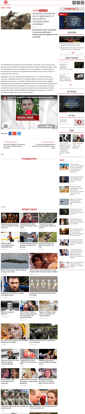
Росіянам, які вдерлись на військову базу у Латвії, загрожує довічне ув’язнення (14, 146)
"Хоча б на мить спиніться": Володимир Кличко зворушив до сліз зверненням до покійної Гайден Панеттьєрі (77, 168)
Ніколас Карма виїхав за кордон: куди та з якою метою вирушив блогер (76, 242)
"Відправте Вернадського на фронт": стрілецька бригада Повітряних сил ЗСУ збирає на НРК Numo (65, 80)
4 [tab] (75, 52)
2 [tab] (70, 52)
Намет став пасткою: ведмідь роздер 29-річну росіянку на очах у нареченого (77, 211)
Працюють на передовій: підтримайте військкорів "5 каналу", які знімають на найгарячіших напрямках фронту (66, 69)
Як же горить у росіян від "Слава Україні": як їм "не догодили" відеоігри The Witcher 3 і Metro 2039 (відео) (77, 232)
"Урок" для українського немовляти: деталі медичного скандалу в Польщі (77, 265)
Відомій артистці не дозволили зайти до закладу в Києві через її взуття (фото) (77, 221)
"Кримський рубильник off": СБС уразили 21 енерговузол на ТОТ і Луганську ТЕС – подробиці (70, 45)
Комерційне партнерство (63, 120)
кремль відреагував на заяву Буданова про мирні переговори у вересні (77, 179)
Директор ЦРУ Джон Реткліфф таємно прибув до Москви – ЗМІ (76, 201)
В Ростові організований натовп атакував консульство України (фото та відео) (43, 146)
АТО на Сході (43, 10)
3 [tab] (73, 52)
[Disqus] (29, 184)
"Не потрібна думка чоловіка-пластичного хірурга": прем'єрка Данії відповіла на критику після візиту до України (77, 253)
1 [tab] (67, 52)
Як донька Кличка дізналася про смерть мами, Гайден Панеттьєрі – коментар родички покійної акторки (77, 190)
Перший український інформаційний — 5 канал (6, 2)
